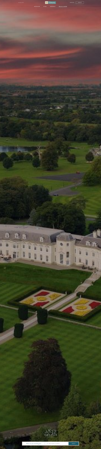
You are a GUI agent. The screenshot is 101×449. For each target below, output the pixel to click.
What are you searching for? (33, 443)
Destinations (37, 6)
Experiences (52, 6)
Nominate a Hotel (21, 2)
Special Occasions (63, 6)
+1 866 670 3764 (72, 2)
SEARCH (80, 2)
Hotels (45, 6)
